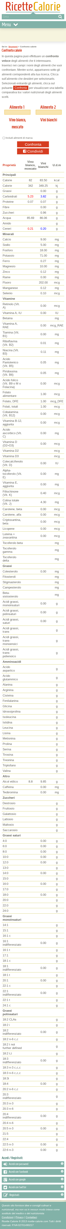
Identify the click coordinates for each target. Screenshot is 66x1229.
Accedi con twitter (17, 1187)
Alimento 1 (17, 107)
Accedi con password (18, 1163)
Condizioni (7, 1217)
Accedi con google (17, 1179)
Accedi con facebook (18, 1171)
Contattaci (31, 1217)
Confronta (33, 144)
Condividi (34, 151)
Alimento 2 (48, 107)
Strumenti (13, 47)
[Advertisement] (33, 34)
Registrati (14, 1194)
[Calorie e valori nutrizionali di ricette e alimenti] (33, 7)
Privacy (19, 1217)
